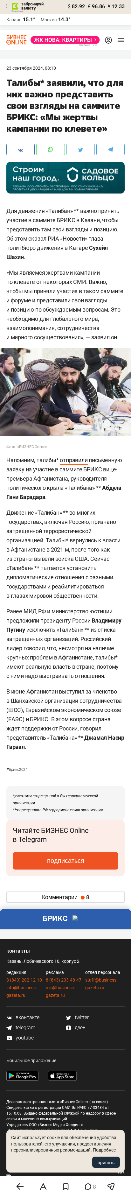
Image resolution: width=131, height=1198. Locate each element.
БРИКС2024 (17, 769)
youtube (24, 1038)
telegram (24, 1028)
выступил (71, 691)
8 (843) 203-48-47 (63, 980)
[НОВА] (63, 40)
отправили (73, 460)
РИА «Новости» (67, 238)
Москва (49, 19)
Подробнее (104, 1149)
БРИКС (55, 918)
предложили (22, 620)
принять (106, 1162)
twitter (81, 1017)
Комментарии (65, 897)
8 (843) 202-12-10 (24, 980)
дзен (79, 1028)
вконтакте (26, 1017)
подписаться (65, 860)
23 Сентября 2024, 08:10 (31, 68)
